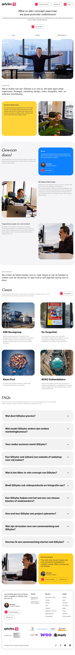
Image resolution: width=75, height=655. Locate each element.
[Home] (9, 4)
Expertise (64, 597)
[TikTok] (56, 645)
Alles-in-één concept (50, 597)
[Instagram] (65, 645)
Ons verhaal (65, 605)
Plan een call (56, 4)
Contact (64, 610)
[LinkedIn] (70, 645)
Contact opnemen (44, 4)
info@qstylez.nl (34, 597)
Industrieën (65, 602)
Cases (63, 600)
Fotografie (47, 608)
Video (46, 605)
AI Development (49, 616)
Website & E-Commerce (50, 610)
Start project (39, 26)
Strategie (47, 600)
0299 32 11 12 (34, 599)
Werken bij (64, 613)
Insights (64, 608)
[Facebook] (60, 645)
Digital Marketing (49, 613)
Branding (47, 602)
